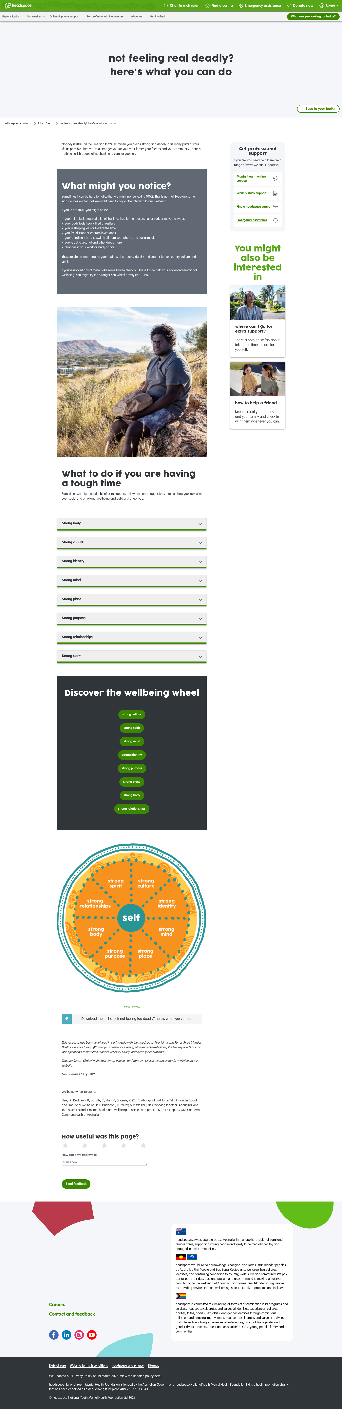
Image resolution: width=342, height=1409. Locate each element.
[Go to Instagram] (79, 1335)
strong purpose (132, 768)
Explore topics (11, 16)
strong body (132, 795)
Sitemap (153, 1365)
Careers (57, 1304)
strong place (131, 782)
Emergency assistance (263, 6)
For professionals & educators (105, 16)
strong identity (132, 755)
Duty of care (57, 1365)
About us (137, 16)
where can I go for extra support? (254, 329)
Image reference (132, 1007)
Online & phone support (65, 16)
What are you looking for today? (313, 16)
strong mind (132, 741)
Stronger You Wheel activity (116, 275)
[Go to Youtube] (92, 1335)
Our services (35, 16)
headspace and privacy (128, 1365)
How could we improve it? (80, 1155)
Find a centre (222, 6)
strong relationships (131, 809)
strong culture (131, 714)
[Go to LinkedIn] (66, 1335)
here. (158, 1376)
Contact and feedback (72, 1314)
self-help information (17, 123)
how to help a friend (256, 403)
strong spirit (132, 728)
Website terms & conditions (89, 1365)
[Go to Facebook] (54, 1335)
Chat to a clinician (185, 6)
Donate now (303, 6)
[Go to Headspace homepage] (18, 5)
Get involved (158, 16)
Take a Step (44, 123)
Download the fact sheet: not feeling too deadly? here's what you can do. (136, 1019)
